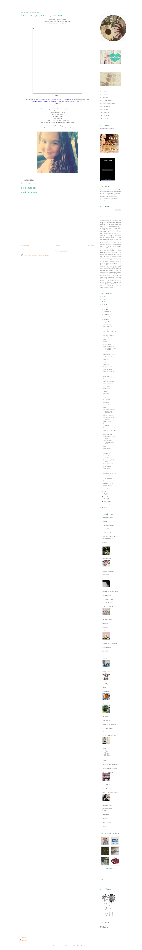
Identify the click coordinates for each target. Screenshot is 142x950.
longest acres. (106, 671)
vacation (116, 282)
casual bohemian (107, 376)
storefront (118, 277)
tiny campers (111, 280)
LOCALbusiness (112, 258)
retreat (107, 272)
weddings (119, 284)
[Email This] (25, 180)
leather (117, 256)
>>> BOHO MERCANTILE (107, 103)
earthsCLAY (116, 233)
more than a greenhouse (109, 371)
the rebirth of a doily (108, 476)
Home (58, 245)
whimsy (104, 285)
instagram (107, 252)
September (106, 319)
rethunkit (102, 272)
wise (60, 101)
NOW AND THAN (107, 728)
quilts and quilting (107, 374)
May (105, 494)
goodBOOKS (116, 244)
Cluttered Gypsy (106, 595)
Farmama (105, 627)
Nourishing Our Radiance (109, 724)
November (106, 314)
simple (101, 277)
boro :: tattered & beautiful (107, 424)
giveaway (108, 244)
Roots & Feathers (107, 785)
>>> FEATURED (104, 112)
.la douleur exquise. (107, 517)
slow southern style (109, 277)
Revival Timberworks (108, 772)
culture (111, 231)
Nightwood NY (106, 720)
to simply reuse (107, 344)
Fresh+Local (111, 241)
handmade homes (115, 248)
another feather (106, 558)
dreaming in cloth (107, 434)
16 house (104, 521)
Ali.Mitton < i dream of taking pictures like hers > (110, 537)
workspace (104, 287)
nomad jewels (106, 352)
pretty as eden (106, 388)
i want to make (107, 466)
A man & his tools (107, 478)
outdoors (103, 267)
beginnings (102, 226)
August (106, 322)
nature (119, 261)
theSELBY (105, 818)
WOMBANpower (112, 285)
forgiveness (45, 101)
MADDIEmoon (111, 259)
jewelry (110, 254)
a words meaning (104, 220)
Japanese (56, 99)
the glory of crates (107, 366)
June (105, 491)
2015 (103, 299)
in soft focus (106, 386)
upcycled (109, 282)
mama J (24, 937)
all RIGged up (106, 468)
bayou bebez (116, 220)
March (105, 499)
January (106, 504)
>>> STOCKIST (104, 115)
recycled (116, 270)
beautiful (74, 101)
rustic (119, 274)
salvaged (115, 275)
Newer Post (25, 245)
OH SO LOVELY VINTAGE (110, 736)
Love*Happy (105, 684)
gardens (105, 242)
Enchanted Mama (107, 619)
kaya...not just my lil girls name (109, 431)
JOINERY (105, 651)
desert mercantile (107, 369)
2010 (103, 507)
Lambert (104, 655)
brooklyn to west (106, 579)
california (105, 228)
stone (53, 101)
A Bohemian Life (107, 533)
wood (119, 285)
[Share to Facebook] (31, 180)
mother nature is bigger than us (109, 437)
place (36, 101)
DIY (101, 233)
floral (116, 239)
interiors (102, 254)
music (106, 261)
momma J (24, 940)
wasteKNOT (111, 284)
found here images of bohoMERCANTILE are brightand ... (109, 348)
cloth (107, 230)
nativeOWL (112, 261)
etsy (101, 236)
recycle (110, 270)
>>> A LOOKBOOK (105, 100)
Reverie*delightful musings (109, 768)
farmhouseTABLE (110, 237)
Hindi (72, 99)
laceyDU (108, 256)
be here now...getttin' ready (108, 460)
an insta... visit (107, 471)
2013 (103, 304)
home (50, 101)
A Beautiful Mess (107, 529)
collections (113, 230)
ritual (101, 274)
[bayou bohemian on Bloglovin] (108, 916)
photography (113, 267)
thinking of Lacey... (108, 421)
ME (101, 261)
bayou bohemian (24, 6)
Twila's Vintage (106, 822)
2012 (103, 307)
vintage (102, 284)
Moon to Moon (106, 704)
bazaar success (107, 448)
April (105, 496)
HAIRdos (110, 246)
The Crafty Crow (107, 805)
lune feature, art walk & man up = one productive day (109, 411)
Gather (104, 631)
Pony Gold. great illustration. (110, 764)
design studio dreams (108, 362)
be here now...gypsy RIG (109, 473)
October (106, 317)
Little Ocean (105, 659)
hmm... (105, 339)
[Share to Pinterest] (33, 180)
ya (29, 99)
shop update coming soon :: (109, 332)
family (27, 183)
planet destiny (103, 268)
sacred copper (106, 275)
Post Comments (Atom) (61, 251)
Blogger (86, 946)
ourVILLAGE (113, 265)
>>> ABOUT (103, 94)
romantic (113, 274)
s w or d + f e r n (106, 789)
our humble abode (107, 357)
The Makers (105, 814)
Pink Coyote (105, 761)
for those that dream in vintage (108, 456)
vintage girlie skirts (108, 383)
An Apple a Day (106, 546)
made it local (106, 453)
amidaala (104, 542)
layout (113, 256)
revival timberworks (114, 272)
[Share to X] (29, 180)
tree (41, 101)
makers (117, 259)
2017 (103, 296)
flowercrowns (103, 241)
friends (119, 241)
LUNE (104, 688)
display (117, 231)
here (59, 95)
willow (56, 101)
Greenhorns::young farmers (109, 643)
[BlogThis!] (27, 180)
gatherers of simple (114, 242)
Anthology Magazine (108, 571)
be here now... (106, 402)
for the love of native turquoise (108, 418)
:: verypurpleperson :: (108, 525)
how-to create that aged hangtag (109, 336)
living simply (103, 258)
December (106, 311)
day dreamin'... (107, 393)
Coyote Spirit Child (107, 599)
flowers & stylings (108, 415)
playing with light (107, 326)
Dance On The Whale (108, 603)
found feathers (107, 405)
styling (103, 279)
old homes (106, 263)
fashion (119, 237)
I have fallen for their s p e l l (109, 396)
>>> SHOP (103, 91)
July (105, 488)
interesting (33, 183)
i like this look (106, 364)
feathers (105, 239)
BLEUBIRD (105, 575)
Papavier (104, 748)
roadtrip (106, 274)
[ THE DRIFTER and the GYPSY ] (109, 809)
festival (111, 239)
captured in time (107, 324)
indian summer (107, 250)
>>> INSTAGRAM (105, 106)
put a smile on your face (109, 354)
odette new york (106, 732)
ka (28, 99)
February (106, 501)
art (110, 220)
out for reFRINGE (108, 483)
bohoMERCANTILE (114, 226)
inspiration (116, 250)
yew (39, 101)
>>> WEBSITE (104, 97)
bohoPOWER (106, 400)
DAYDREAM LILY (107, 607)
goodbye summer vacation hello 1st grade (108, 442)
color (119, 230)
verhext (104, 826)
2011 (103, 309)
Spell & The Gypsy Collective (110, 792)
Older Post (90, 245)
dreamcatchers (109, 233)
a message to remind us (109, 329)
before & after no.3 (108, 463)
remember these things (108, 381)
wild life (105, 391)
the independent (111, 279)
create (104, 232)
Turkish (64, 99)
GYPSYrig (102, 246)
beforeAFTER (114, 224)
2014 (103, 302)
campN (110, 228)
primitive (111, 268)
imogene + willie (106, 647)
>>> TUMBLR (104, 118)
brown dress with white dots (110, 591)
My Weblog (105, 716)
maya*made (105, 691)
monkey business (107, 485)
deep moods (106, 451)
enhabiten (105, 623)
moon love (106, 359)
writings (109, 287)
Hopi (67, 99)
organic (113, 263)
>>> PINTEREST (104, 109)
